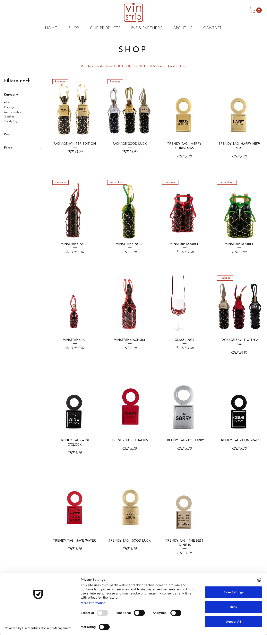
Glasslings (10, 116)
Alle (6, 102)
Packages (10, 107)
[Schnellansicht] (184, 109)
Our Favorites (12, 112)
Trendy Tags (11, 121)
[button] (256, 10)
